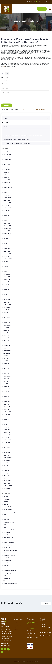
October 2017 (6, 302)
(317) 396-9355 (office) (32, 637)
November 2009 (7, 480)
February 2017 (6, 317)
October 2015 (6, 348)
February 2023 (7, 197)
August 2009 (6, 488)
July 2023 (5, 190)
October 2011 (6, 437)
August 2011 (6, 442)
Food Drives (6, 519)
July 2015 (5, 355)
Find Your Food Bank (19, 625)
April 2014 (6, 383)
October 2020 (6, 256)
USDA (4, 575)
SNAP (4, 568)
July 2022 (5, 213)
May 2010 (5, 465)
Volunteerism (6, 578)
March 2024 (6, 177)
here (4, 66)
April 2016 (5, 335)
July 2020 (5, 261)
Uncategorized (7, 573)
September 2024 (7, 167)
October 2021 (6, 230)
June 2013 (6, 396)
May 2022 (5, 218)
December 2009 (7, 478)
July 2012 (5, 417)
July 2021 (5, 238)
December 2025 (7, 156)
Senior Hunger (6, 565)
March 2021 (6, 246)
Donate (15, 627)
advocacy (5, 496)
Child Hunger (6, 499)
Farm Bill (5, 504)
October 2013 (6, 391)
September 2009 (7, 485)
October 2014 (6, 373)
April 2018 (5, 294)
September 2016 (7, 325)
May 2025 (5, 162)
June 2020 (6, 264)
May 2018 (5, 292)
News (4, 552)
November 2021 (7, 228)
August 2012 (6, 414)
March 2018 (6, 297)
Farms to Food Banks (8, 506)
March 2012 (6, 427)
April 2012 (5, 424)
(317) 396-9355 (30, 1)
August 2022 (6, 210)
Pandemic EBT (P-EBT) (9, 563)
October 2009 (6, 483)
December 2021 (7, 225)
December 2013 (7, 388)
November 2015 (7, 345)
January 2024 (6, 179)
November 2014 (7, 371)
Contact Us (16, 629)
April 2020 (6, 269)
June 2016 (6, 330)
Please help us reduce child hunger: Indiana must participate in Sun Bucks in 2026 (23, 135)
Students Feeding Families (9, 570)
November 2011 (7, 434)
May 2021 (5, 241)
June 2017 (6, 309)
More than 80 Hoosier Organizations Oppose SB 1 (15, 131)
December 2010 (7, 450)
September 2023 (7, 187)
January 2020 (6, 276)
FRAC (4, 524)
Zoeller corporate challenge (10, 583)
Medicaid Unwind (7, 545)
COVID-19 (5, 501)
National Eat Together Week (10, 550)
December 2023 (7, 182)
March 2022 (6, 220)
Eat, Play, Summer (8, 126)
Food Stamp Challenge (8, 522)
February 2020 (7, 274)
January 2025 (6, 164)
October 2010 (6, 455)
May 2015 (5, 358)
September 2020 (7, 258)
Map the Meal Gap (8, 540)
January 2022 (6, 223)
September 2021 (7, 233)
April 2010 (6, 468)
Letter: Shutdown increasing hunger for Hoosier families (17, 143)
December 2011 (7, 432)
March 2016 (6, 338)
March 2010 (6, 470)
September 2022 (7, 207)
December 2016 (7, 322)
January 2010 (6, 475)
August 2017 (6, 307)
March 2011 (6, 445)
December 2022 (7, 202)
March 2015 (6, 363)
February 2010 (7, 473)
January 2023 (6, 200)
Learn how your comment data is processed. (34, 109)
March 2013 (6, 399)
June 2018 (6, 289)
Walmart (5, 580)
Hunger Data (6, 532)
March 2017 (6, 315)
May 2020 (5, 266)
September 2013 (7, 394)
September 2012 (7, 411)
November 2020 (7, 253)
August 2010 (6, 460)
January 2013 (6, 404)
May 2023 (5, 192)
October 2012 (6, 409)
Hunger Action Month (8, 529)
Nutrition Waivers (7, 557)
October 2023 (6, 185)
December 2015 (7, 343)
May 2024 (5, 174)
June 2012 (6, 419)
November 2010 (7, 452)
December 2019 (7, 279)
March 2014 (6, 386)
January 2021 (6, 251)
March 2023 (6, 195)
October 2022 (6, 205)
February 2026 (7, 154)
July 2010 (5, 462)
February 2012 (6, 429)
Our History (16, 623)
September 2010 (7, 457)
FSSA (4, 527)
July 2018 (5, 287)
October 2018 (6, 284)
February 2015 (6, 366)
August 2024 (6, 169)
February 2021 (6, 248)
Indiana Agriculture (8, 537)
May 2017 (5, 312)
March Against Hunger (9, 542)
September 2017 (7, 304)
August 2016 (6, 327)
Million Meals (6, 547)
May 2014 (5, 381)
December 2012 (7, 406)
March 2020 (6, 271)
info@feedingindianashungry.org (44, 1)
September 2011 (7, 439)
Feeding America (7, 509)
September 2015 (7, 350)
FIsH (7, 73)
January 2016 (6, 340)
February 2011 (6, 447)
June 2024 (6, 172)
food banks (6, 517)
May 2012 (5, 422)
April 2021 (5, 243)
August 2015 (6, 353)
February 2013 (6, 401)
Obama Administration (8, 560)
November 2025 (7, 159)
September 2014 (7, 376)
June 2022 (6, 215)
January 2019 (6, 281)
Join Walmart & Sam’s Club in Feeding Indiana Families (16, 139)
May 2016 (5, 332)
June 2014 (6, 378)
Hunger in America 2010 (9, 535)
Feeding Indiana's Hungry (9, 512)
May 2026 (5, 151)
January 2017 (6, 320)
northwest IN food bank (9, 555)
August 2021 (6, 236)
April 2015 (5, 360)
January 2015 (6, 368)
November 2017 (7, 299)
